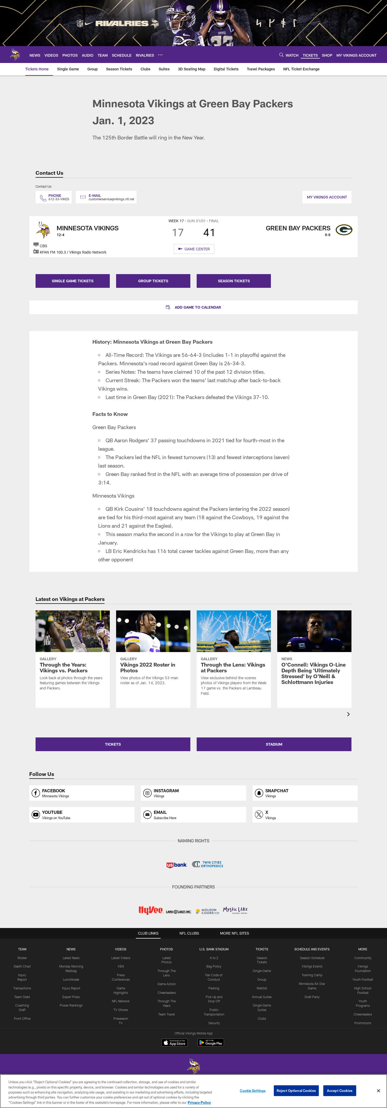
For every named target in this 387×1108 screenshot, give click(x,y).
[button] (193, 307)
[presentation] (349, 715)
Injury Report (71, 988)
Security (214, 1023)
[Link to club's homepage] (14, 54)
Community (362, 958)
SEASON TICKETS (234, 281)
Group (261, 979)
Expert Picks (71, 997)
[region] (193, 1091)
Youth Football (363, 979)
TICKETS (113, 744)
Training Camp (312, 975)
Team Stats (22, 997)
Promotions (362, 1023)
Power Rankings (71, 1005)
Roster (22, 958)
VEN (121, 966)
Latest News (71, 958)
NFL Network (121, 1001)
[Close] (378, 1091)
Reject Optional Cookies (296, 1090)
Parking (214, 988)
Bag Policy (213, 966)
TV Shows (120, 1010)
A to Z (214, 958)
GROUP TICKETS (153, 281)
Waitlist (262, 988)
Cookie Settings (253, 1090)
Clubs (262, 1018)
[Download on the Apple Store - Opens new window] (174, 1043)
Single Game (262, 971)
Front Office (22, 1018)
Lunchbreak (71, 979)
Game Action (166, 984)
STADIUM (274, 744)
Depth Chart (22, 966)
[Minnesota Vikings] (193, 1067)
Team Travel (166, 1014)
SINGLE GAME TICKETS (72, 281)
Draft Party (312, 997)
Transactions (22, 988)
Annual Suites (262, 997)
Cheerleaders (166, 992)
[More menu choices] (160, 55)
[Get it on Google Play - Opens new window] (211, 1045)
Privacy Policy (199, 1102)
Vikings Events (312, 966)
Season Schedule (312, 958)
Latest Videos (120, 958)
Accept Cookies (340, 1090)
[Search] (281, 54)
